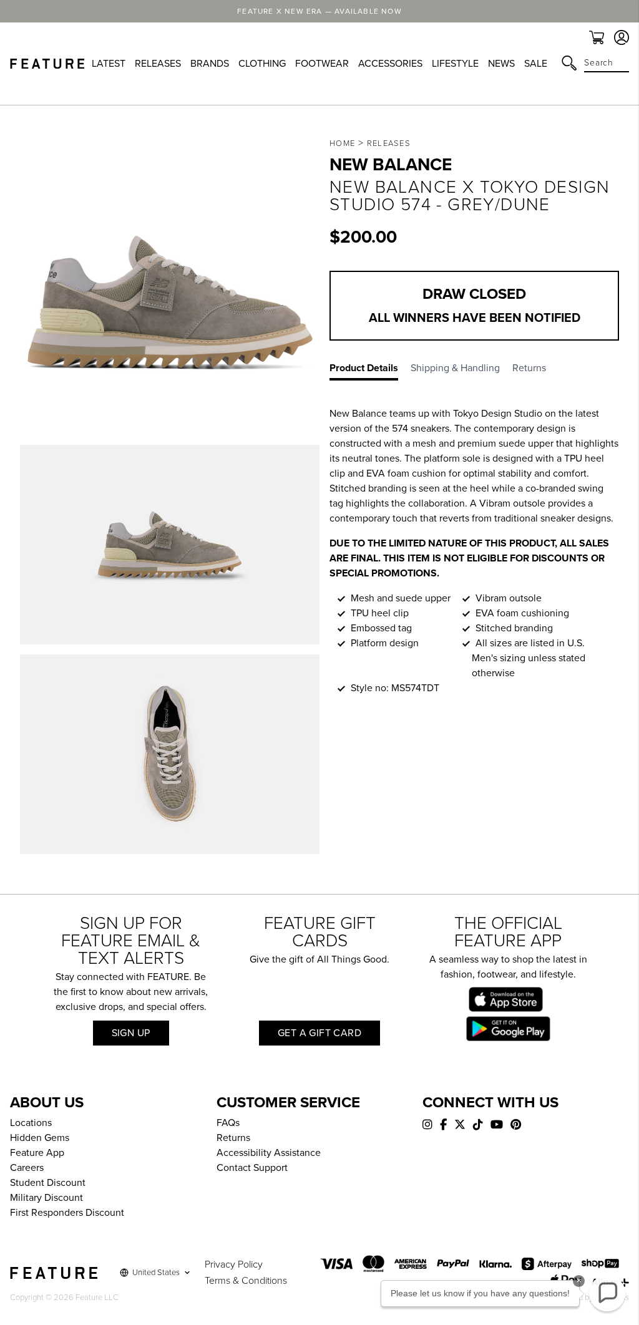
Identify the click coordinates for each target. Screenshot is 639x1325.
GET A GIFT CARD (319, 1033)
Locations (31, 1123)
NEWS (501, 63)
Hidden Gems (39, 1138)
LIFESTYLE (455, 63)
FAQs (228, 1123)
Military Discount (46, 1198)
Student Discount (47, 1183)
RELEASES (158, 63)
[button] (607, 1293)
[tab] (370, 370)
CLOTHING (262, 63)
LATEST (108, 63)
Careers (27, 1168)
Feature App (37, 1153)
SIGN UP (131, 1033)
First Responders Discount (67, 1212)
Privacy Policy (234, 1264)
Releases (389, 143)
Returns (233, 1138)
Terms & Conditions (246, 1280)
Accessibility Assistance (269, 1153)
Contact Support (252, 1168)
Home (342, 143)
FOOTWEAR (322, 63)
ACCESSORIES (390, 63)
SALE (535, 63)
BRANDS (209, 63)
